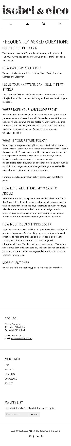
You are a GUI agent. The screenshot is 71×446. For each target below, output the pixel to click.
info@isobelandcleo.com (34, 53)
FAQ (7, 364)
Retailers (10, 374)
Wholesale (11, 378)
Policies (9, 383)
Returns (9, 369)
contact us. (56, 267)
